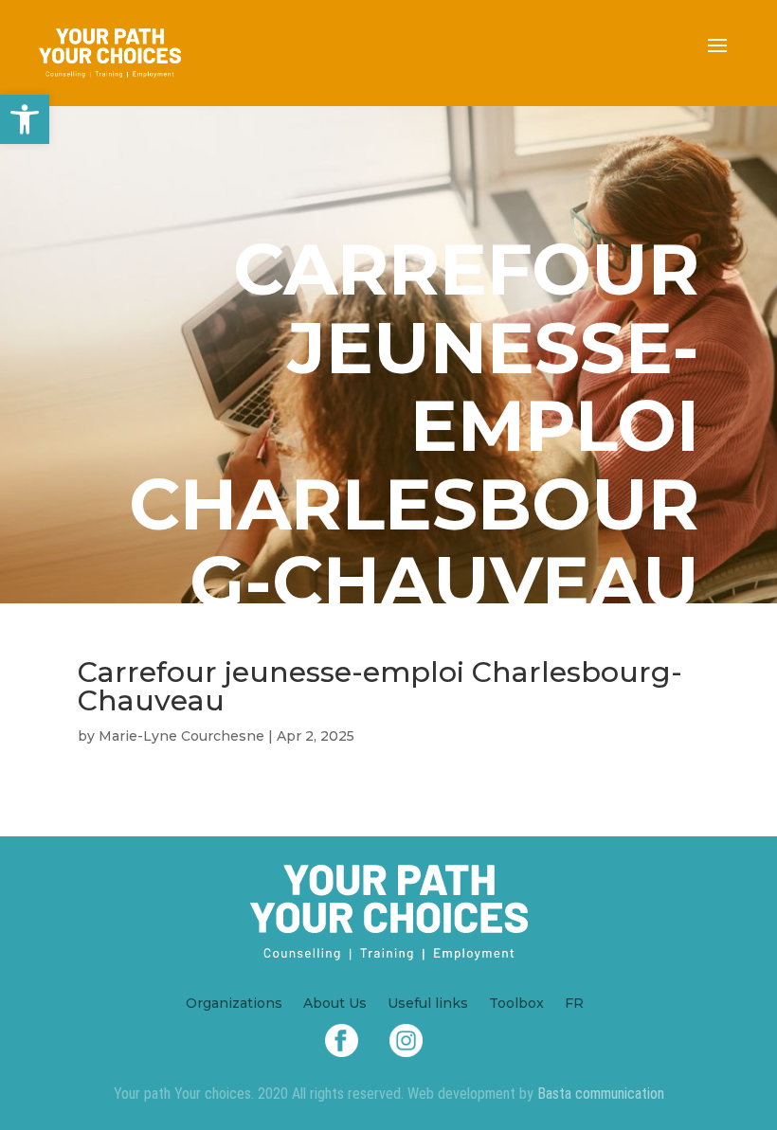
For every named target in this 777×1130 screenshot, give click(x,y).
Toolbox (516, 1004)
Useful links (428, 1004)
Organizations (234, 1004)
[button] (24, 119)
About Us (335, 1004)
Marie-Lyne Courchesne (181, 735)
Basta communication (600, 1094)
